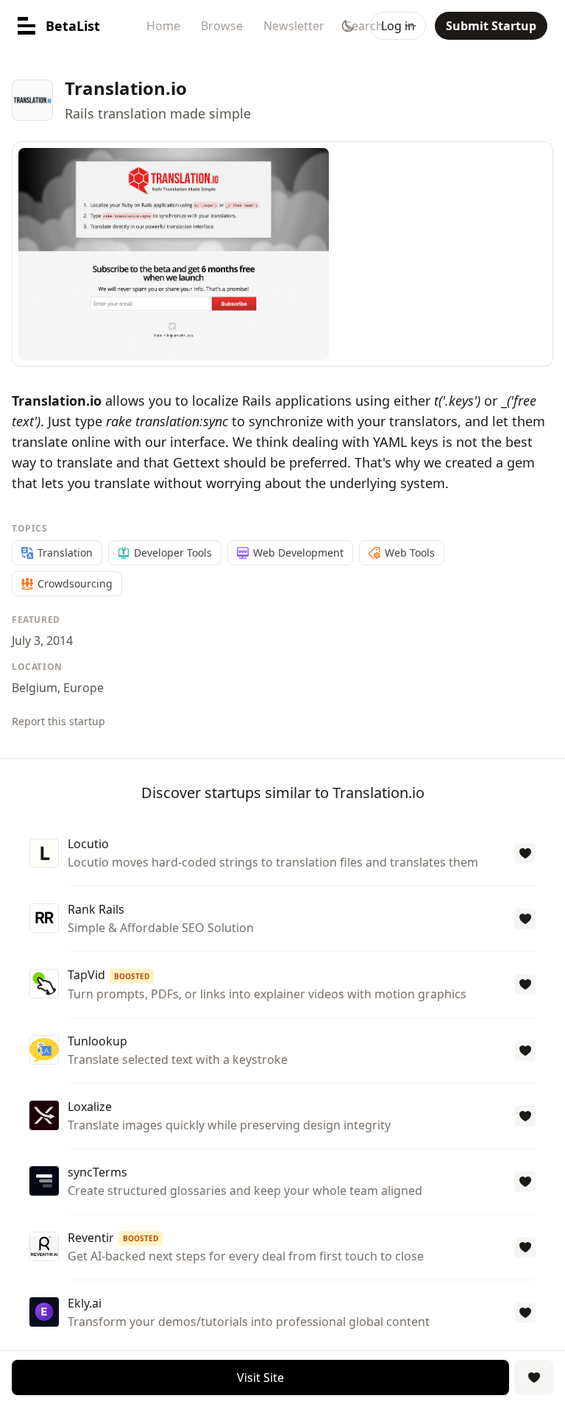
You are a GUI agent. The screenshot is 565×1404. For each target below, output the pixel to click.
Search (364, 26)
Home (163, 26)
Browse (222, 26)
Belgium (34, 688)
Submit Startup (491, 26)
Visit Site (260, 1377)
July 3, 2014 (42, 640)
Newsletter (293, 26)
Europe (83, 688)
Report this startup (58, 721)
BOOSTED (131, 976)
